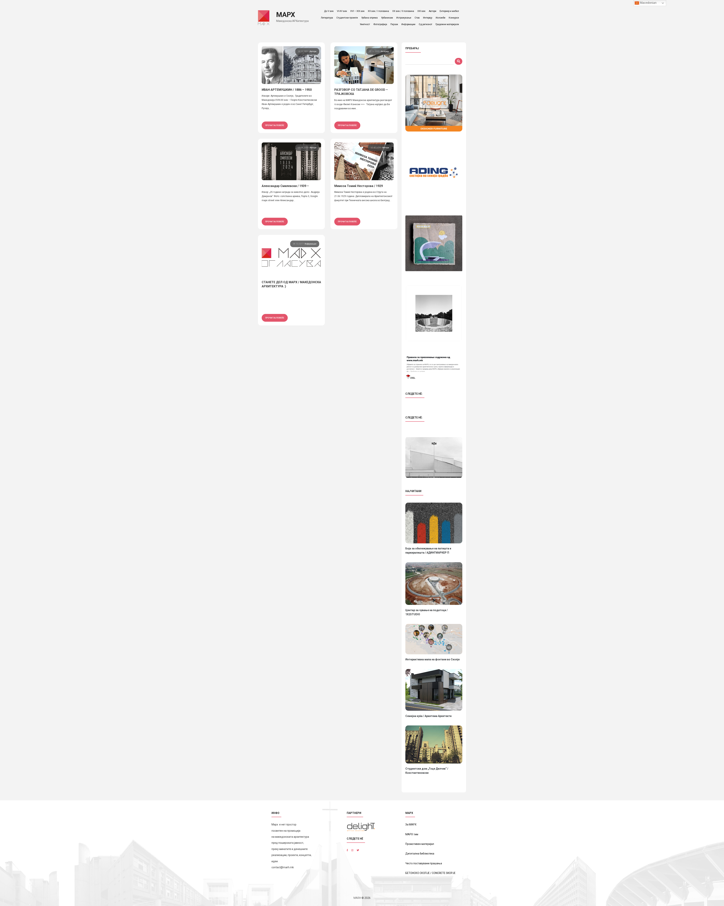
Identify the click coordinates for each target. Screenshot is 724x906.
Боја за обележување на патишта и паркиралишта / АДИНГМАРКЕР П (428, 550)
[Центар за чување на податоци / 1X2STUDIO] (433, 583)
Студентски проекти (347, 17)
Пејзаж (394, 24)
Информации (408, 24)
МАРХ (285, 15)
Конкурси (454, 17)
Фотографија (380, 24)
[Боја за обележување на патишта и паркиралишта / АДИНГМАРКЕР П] (433, 523)
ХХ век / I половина (378, 11)
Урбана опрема (369, 17)
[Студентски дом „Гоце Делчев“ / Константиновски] (433, 744)
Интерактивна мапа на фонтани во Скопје (432, 659)
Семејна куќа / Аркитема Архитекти (428, 716)
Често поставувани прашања (423, 863)
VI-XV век (342, 11)
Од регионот (425, 24)
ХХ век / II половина (403, 11)
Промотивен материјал (419, 843)
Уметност (365, 24)
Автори (432, 11)
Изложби (440, 17)
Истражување (403, 17)
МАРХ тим (411, 834)
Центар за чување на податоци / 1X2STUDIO (426, 612)
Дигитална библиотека (419, 853)
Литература (327, 17)
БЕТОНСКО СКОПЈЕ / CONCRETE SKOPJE (430, 872)
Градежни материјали (447, 24)
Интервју (427, 17)
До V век (329, 11)
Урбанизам (387, 17)
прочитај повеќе (274, 125)
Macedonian (648, 2)
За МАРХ (410, 824)
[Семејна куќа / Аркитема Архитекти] (433, 690)
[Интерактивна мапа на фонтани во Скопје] (433, 639)
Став (417, 17)
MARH (357, 897)
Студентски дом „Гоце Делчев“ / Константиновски (426, 770)
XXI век (421, 11)
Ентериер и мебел (449, 11)
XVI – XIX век (357, 11)
